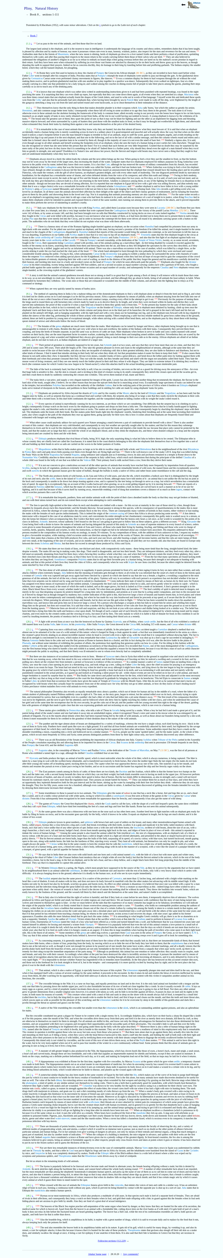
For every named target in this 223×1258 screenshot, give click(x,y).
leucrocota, (139, 827)
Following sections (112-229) (112, 1241)
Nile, (142, 868)
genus (58, 326)
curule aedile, (150, 621)
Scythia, (26, 468)
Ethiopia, (118, 307)
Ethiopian (85, 1185)
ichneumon (132, 970)
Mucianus (189, 94)
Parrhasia (56, 922)
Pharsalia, (27, 643)
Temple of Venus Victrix (150, 240)
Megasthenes (45, 449)
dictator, (65, 624)
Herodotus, (27, 110)
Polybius (57, 385)
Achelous (44, 543)
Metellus (174, 210)
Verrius (183, 213)
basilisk (46, 878)
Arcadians (49, 908)
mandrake (141, 1113)
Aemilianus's (60, 559)
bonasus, (58, 486)
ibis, (135, 1075)
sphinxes (89, 822)
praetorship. (80, 624)
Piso (31, 218)
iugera (179, 489)
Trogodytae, (170, 393)
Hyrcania (34, 758)
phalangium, (32, 1083)
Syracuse (110, 656)
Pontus (28, 452)
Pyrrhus (73, 234)
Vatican (87, 460)
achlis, (53, 478)
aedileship (139, 742)
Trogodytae (91, 307)
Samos (159, 662)
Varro (145, 1148)
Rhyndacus (193, 449)
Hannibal (149, 226)
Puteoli (130, 100)
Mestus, (57, 543)
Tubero (83, 750)
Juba (140, 107)
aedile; (177, 1061)
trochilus (42, 997)
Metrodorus (145, 449)
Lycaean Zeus (181, 919)
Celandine (87, 1085)
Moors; (126, 393)
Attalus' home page (97, 1254)
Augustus (68, 745)
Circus (43, 216)
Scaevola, (117, 621)
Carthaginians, (192, 646)
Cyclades (194, 1150)
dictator (192, 262)
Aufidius (147, 739)
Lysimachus (111, 637)
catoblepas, (75, 870)
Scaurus (124, 742)
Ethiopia (184, 385)
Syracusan (47, 189)
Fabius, (102, 750)
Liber (31, 75)
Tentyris (56, 1029)
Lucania (161, 207)
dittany (59, 1080)
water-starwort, (63, 1118)
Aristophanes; (120, 186)
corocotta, (119, 1185)
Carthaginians (120, 210)
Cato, (107, 164)
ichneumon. (60, 965)
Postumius (124, 237)
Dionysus (115, 681)
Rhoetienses (91, 1156)
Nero (42, 256)
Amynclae (40, 1153)
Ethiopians (102, 793)
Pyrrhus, (97, 207)
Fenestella (146, 234)
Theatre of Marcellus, (139, 750)
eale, (133, 833)
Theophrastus (64, 1156)
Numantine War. (30, 457)
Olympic (72, 919)
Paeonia (40, 486)
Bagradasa (55, 454)
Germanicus (37, 78)
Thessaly (37, 1150)
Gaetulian (162, 629)
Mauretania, (63, 54)
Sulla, (53, 624)
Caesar (96, 254)
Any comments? (131, 1254)
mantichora (39, 1190)
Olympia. (89, 924)
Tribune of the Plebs (167, 739)
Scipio (131, 562)
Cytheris (33, 646)
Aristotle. (26, 1169)
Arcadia (116, 710)
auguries (46, 1137)
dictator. (26, 798)
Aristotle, (43, 521)
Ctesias (53, 844)
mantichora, (127, 844)
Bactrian (123, 771)
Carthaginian (50, 167)
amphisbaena (177, 943)
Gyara (180, 1150)
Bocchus (188, 197)
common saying (116, 513)
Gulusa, (108, 385)
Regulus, (76, 454)
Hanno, (146, 646)
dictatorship (111, 254)
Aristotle (108, 345)
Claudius (58, 237)
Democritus (74, 710)
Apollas (51, 919)
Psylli (142, 1040)
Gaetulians (69, 243)
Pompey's (102, 75)
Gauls (108, 803)
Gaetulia (38, 575)
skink (125, 1008)
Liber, (34, 681)
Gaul (127, 932)
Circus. (112, 742)
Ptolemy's (29, 189)
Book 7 (33, 35)
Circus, (38, 243)
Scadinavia (81, 478)
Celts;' (39, 100)
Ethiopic (105, 1153)
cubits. (188, 986)
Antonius (103, 237)
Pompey (100, 73)
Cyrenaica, (117, 878)
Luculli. (72, 240)
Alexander (192, 521)
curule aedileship (43, 237)
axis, (133, 854)
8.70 (194, 932)
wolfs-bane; (94, 1102)
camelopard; (119, 795)
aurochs (35, 470)
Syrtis (95, 393)
